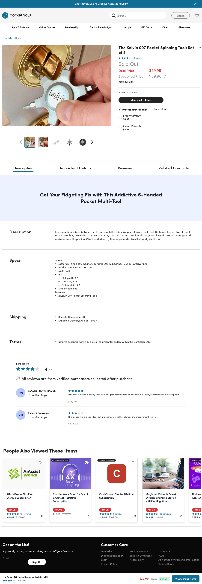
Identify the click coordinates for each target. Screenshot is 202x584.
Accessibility (137, 559)
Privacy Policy (109, 564)
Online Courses (47, 27)
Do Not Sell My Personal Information (178, 559)
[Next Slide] (92, 142)
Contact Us (164, 551)
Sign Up (36, 562)
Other (165, 27)
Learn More (160, 109)
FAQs (161, 555)
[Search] (114, 15)
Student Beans (166, 564)
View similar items (141, 100)
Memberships (72, 27)
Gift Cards (146, 27)
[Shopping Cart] (196, 15)
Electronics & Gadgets (101, 27)
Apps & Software (20, 27)
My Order (106, 551)
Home (18, 38)
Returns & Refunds (140, 551)
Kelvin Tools (131, 92)
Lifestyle (127, 27)
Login (104, 559)
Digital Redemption (112, 555)
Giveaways (184, 27)
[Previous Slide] (20, 142)
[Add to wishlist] (200, 47)
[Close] (195, 4)
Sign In (180, 15)
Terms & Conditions (141, 555)
